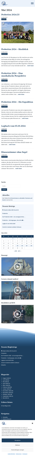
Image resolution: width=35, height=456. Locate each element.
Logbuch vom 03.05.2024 (13, 126)
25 (26, 245)
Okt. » (19, 251)
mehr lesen (30, 65)
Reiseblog (4, 53)
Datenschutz (19, 453)
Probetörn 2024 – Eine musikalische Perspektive (13, 74)
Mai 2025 (5, 398)
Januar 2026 (6, 389)
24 (22, 245)
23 (17, 245)
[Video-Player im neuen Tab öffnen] (17, 266)
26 (31, 245)
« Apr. (15, 251)
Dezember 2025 (7, 391)
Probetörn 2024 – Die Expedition (17, 102)
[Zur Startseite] (14, 3)
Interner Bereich (7, 419)
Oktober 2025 (6, 394)
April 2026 (5, 383)
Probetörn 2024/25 (10, 14)
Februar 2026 (6, 387)
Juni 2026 (5, 380)
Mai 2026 (5, 381)
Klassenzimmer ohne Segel (14, 152)
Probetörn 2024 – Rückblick (14, 49)
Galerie (4, 19)
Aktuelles (5, 417)
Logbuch (4, 130)
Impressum (24, 453)
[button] (32, 423)
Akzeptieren (17, 440)
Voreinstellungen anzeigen (17, 449)
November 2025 (7, 392)
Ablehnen (17, 445)
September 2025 (7, 396)
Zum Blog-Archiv (6, 406)
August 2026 (6, 378)
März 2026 (5, 385)
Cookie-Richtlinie (11, 453)
